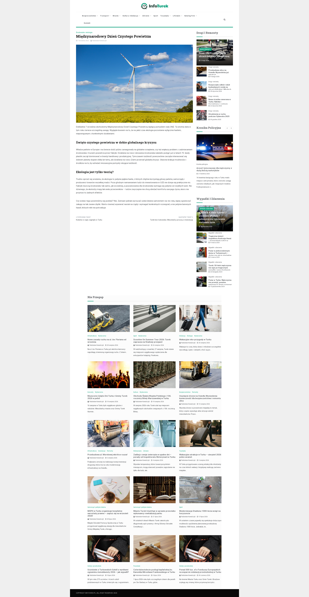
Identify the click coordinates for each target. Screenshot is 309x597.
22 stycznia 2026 (216, 106)
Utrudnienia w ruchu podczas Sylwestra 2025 (218, 115)
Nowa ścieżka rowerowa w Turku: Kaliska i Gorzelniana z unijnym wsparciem (219, 102)
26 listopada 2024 (216, 272)
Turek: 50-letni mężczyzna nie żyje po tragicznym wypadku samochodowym (219, 267)
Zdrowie (145, 16)
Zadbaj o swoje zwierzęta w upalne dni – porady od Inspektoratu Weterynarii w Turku (154, 455)
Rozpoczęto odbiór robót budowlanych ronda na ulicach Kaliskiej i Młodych (219, 87)
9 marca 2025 (215, 242)
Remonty (195, 392)
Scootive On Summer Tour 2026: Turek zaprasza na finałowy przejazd (152, 340)
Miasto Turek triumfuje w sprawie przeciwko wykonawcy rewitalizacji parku (154, 512)
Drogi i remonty (205, 49)
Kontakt (87, 23)
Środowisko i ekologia (84, 32)
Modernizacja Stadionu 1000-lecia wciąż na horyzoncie (200, 512)
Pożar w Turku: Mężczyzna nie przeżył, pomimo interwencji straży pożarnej (220, 282)
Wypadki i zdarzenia (206, 208)
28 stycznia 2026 (216, 91)
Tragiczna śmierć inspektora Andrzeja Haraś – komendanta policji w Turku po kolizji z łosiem (219, 239)
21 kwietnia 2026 (204, 174)
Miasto (116, 16)
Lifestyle (176, 16)
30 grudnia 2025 (215, 119)
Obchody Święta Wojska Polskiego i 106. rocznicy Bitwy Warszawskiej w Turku (152, 397)
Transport (104, 16)
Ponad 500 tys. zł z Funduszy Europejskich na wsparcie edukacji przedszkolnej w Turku (200, 570)
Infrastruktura (92, 336)
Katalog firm (189, 16)
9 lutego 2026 (214, 76)
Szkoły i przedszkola (94, 566)
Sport (155, 16)
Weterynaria (137, 451)
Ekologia (190, 336)
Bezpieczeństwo (89, 16)
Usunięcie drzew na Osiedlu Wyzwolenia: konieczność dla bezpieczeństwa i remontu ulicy (200, 398)
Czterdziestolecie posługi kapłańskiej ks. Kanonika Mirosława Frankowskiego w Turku (154, 570)
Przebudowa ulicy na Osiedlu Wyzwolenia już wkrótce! (218, 72)
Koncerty (90, 392)
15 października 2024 (217, 286)
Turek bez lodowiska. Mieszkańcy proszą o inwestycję (171, 220)
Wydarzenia (102, 336)
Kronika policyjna (202, 164)
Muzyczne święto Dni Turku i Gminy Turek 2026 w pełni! (107, 397)
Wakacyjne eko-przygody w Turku (195, 339)
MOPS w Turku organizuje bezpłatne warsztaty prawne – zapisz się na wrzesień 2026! (108, 513)
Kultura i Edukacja (130, 16)
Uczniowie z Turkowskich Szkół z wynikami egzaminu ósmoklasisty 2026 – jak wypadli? (108, 570)
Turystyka (164, 16)
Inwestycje (101, 451)
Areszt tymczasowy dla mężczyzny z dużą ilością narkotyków (214, 169)
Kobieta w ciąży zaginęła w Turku (89, 220)
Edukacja (182, 336)
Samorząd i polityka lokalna (97, 507)
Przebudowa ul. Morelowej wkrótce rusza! (107, 454)
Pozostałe (136, 566)
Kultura (135, 392)
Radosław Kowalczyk (99, 41)
